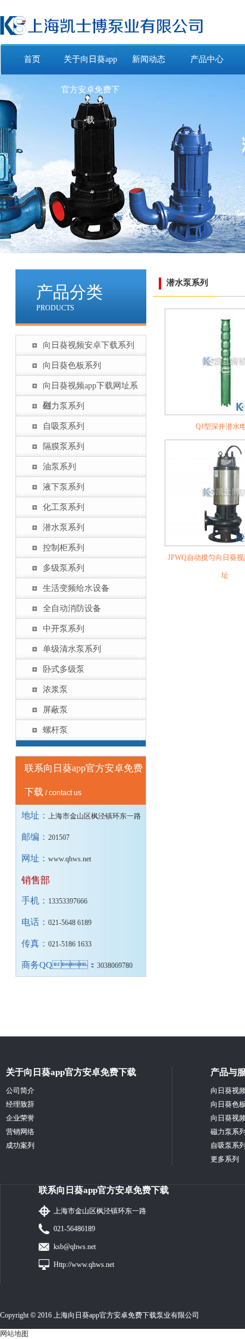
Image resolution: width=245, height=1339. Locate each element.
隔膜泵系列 (63, 446)
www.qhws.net (69, 859)
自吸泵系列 (63, 426)
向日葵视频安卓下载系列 (88, 345)
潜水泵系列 (63, 527)
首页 (32, 59)
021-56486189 (74, 1229)
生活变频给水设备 (76, 588)
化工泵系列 (63, 507)
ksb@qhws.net (75, 1247)
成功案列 (20, 1145)
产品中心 (207, 59)
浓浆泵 (55, 689)
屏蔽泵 (55, 709)
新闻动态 (148, 59)
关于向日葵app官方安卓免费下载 (90, 89)
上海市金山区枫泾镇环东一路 (100, 1211)
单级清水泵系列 (72, 648)
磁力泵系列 (63, 405)
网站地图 (14, 1333)
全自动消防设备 (72, 608)
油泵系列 (59, 466)
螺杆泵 (55, 729)
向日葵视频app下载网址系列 (90, 388)
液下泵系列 (63, 486)
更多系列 (225, 1159)
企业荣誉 (20, 1118)
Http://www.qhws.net (84, 1264)
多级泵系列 (63, 567)
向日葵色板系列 (72, 365)
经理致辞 (20, 1104)
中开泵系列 (63, 628)
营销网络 (20, 1132)
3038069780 (115, 965)
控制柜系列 (63, 547)
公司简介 (20, 1090)
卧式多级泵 (63, 669)
